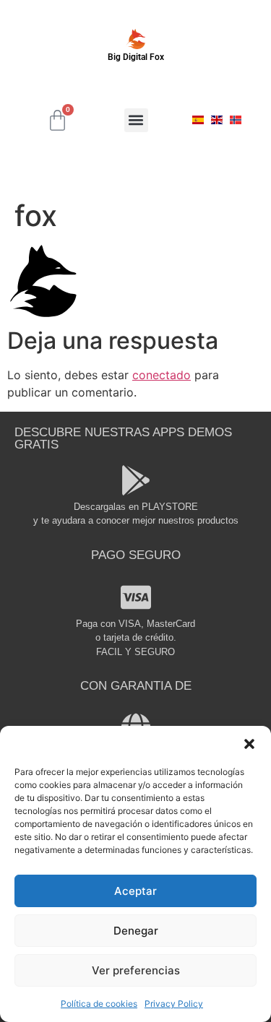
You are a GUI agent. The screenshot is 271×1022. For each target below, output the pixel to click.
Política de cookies (99, 1003)
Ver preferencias (136, 970)
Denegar (135, 930)
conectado (161, 375)
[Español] (198, 120)
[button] (249, 744)
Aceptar (135, 891)
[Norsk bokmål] (235, 120)
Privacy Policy (174, 1003)
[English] (217, 120)
